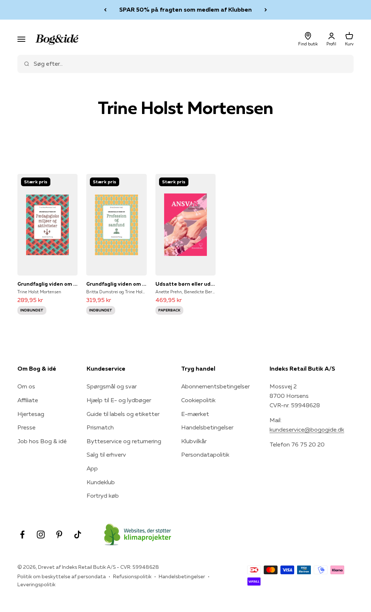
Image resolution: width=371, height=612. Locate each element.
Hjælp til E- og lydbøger (119, 400)
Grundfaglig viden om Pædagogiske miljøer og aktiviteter (47, 284)
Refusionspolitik (132, 576)
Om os (26, 386)
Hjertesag (30, 413)
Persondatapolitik (205, 454)
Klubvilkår (194, 441)
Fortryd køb (103, 495)
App (92, 468)
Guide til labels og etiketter (123, 413)
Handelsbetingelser (207, 427)
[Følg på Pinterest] (59, 534)
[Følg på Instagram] (41, 534)
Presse (26, 427)
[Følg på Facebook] (22, 534)
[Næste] (265, 10)
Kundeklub (101, 482)
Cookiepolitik (198, 400)
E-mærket (195, 413)
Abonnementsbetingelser (215, 386)
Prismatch (100, 427)
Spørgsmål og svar (112, 386)
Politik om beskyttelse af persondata (61, 576)
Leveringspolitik (36, 584)
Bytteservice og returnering (124, 441)
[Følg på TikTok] (78, 534)
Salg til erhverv (106, 454)
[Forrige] (105, 10)
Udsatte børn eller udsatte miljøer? (185, 284)
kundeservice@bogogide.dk (307, 429)
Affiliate (27, 400)
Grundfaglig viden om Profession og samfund (116, 284)
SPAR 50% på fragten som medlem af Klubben (185, 9)
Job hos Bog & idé (42, 441)
